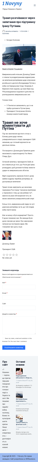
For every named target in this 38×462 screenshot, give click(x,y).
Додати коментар (9, 314)
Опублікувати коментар (13, 347)
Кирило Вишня (22, 380)
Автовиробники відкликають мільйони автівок (22, 401)
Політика (5, 33)
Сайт (4, 304)
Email (4, 293)
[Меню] (35, 5)
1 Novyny (12, 3)
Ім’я (4, 283)
